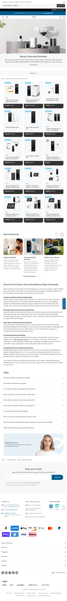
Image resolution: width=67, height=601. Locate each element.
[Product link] (13, 88)
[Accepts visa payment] (23, 534)
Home (3, 459)
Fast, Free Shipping (34, 505)
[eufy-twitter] (9, 572)
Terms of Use (26, 482)
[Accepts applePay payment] (23, 528)
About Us (9, 593)
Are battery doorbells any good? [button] (14, 383)
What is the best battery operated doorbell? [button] (18, 428)
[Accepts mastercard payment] (50, 528)
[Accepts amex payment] (14, 528)
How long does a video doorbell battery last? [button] (19, 394)
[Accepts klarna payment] (32, 534)
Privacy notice (43, 593)
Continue (61, 5)
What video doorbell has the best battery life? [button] (19, 400)
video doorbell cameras (21, 339)
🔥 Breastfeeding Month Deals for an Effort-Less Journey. (33, 13)
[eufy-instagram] (2, 572)
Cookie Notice (31, 595)
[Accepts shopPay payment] (6, 534)
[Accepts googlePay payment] (41, 528)
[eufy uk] (34, 17)
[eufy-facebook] (6, 572)
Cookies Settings (55, 593)
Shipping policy (19, 593)
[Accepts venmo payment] (14, 534)
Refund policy (31, 593)
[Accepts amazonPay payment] (6, 528)
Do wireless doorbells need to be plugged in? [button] (19, 405)
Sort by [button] (32, 73)
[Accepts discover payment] (32, 528)
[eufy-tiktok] (13, 572)
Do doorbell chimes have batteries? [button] (15, 411)
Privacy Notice (36, 482)
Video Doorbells (9, 257)
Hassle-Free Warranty (35, 513)
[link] (33, 444)
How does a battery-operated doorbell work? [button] (19, 389)
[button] (64, 2)
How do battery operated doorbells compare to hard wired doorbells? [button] (28, 422)
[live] (7, 17)
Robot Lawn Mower (52, 257)
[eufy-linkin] (16, 572)
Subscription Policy (45, 595)
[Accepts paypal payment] (59, 528)
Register (57, 477)
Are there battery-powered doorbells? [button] (16, 377)
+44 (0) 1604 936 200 (12, 505)
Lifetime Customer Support (36, 516)
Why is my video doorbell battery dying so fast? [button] (19, 416)
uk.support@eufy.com (11, 509)
